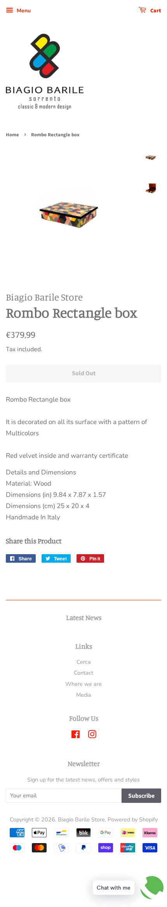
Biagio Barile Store (81, 819)
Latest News (83, 617)
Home (12, 134)
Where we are (83, 684)
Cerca (84, 662)
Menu (23, 10)
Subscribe (141, 796)
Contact (83, 673)
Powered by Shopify (133, 819)
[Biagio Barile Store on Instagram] (92, 736)
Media (83, 695)
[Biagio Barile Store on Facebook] (75, 736)
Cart (155, 11)
